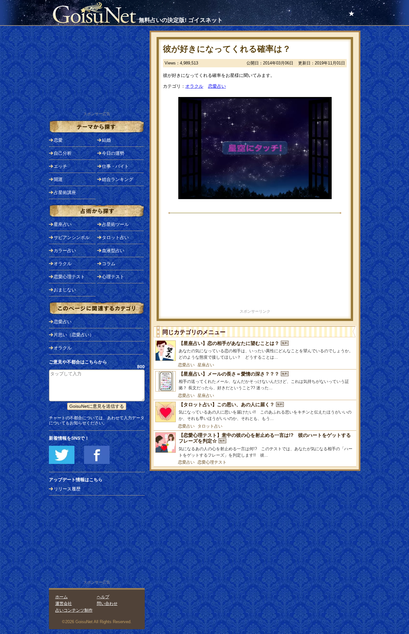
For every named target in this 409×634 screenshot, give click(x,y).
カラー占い (65, 250)
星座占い (205, 364)
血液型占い (113, 250)
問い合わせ (107, 603)
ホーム (61, 596)
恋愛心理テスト (212, 462)
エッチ (60, 166)
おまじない (65, 289)
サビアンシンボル (71, 237)
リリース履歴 (67, 488)
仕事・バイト (115, 166)
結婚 (106, 140)
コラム (108, 263)
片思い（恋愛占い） (74, 334)
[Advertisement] (255, 263)
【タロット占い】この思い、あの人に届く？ (231, 404)
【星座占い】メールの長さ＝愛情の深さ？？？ (233, 374)
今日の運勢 (113, 153)
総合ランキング (117, 179)
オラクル (194, 86)
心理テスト (113, 276)
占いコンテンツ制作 (74, 610)
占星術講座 (65, 192)
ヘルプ (103, 596)
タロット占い (209, 426)
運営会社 (63, 603)
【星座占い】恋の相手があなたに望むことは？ (233, 343)
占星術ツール (115, 224)
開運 (58, 179)
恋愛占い (217, 86)
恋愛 (58, 140)
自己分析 (63, 153)
